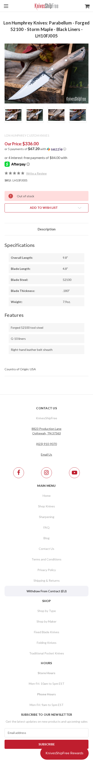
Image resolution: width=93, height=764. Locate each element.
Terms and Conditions (46, 559)
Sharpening (46, 517)
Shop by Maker (46, 621)
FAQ (46, 527)
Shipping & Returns (47, 580)
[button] (46, 149)
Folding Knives (46, 642)
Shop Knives (46, 506)
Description (47, 229)
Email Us (46, 454)
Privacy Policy (46, 570)
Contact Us (46, 548)
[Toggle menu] (6, 6)
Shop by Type (46, 611)
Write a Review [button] (36, 173)
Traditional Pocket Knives (46, 653)
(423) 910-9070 (46, 444)
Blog (46, 538)
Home (47, 495)
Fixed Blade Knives (46, 632)
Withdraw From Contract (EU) (47, 591)
